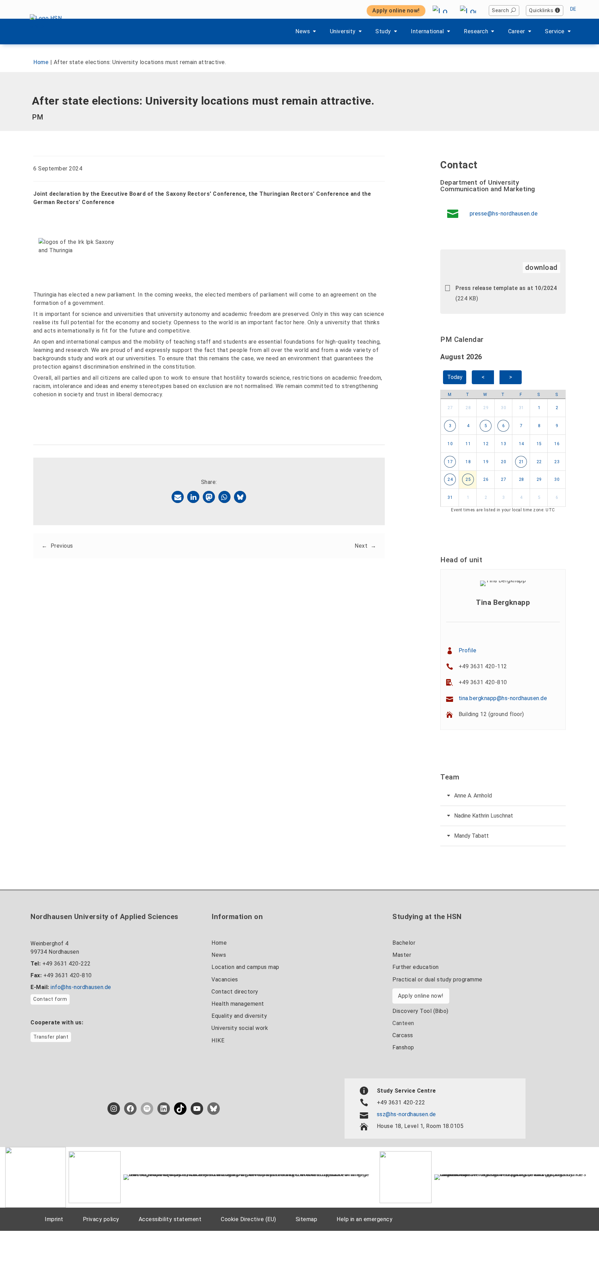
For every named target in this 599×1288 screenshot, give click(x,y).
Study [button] (383, 31)
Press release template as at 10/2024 (506, 288)
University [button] (343, 31)
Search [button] (500, 11)
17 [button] (450, 461)
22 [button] (539, 461)
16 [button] (556, 443)
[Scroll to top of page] (576, 1267)
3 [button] (450, 425)
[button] (178, 497)
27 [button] (450, 407)
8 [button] (539, 425)
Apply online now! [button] (396, 10)
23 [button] (556, 461)
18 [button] (468, 461)
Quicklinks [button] (541, 11)
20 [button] (503, 461)
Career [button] (516, 31)
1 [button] (539, 407)
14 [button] (521, 443)
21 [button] (521, 461)
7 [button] (521, 425)
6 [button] (503, 425)
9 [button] (557, 425)
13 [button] (503, 443)
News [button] (302, 31)
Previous (62, 545)
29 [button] (485, 407)
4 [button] (468, 425)
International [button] (427, 31)
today (454, 377)
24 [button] (450, 479)
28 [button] (468, 407)
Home (41, 62)
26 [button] (485, 479)
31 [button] (521, 407)
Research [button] (476, 31)
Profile (468, 650)
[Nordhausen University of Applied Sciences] (49, 32)
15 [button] (539, 443)
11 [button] (468, 443)
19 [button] (485, 461)
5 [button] (486, 425)
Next (361, 545)
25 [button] (468, 479)
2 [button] (557, 407)
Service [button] (555, 31)
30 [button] (503, 407)
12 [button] (485, 443)
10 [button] (450, 443)
